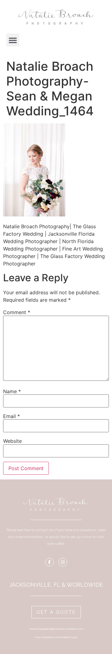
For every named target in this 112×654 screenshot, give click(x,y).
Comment (16, 312)
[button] (12, 40)
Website (12, 440)
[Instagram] (62, 562)
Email (11, 416)
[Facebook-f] (49, 562)
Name (12, 391)
